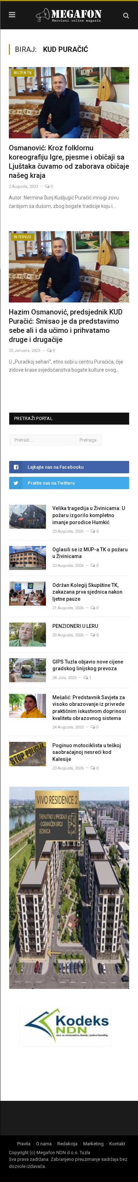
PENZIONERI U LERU (75, 626)
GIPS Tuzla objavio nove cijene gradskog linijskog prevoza (87, 665)
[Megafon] (69, 14)
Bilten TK (22, 73)
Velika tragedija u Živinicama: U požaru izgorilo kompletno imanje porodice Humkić (88, 515)
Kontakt (117, 1143)
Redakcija (67, 1143)
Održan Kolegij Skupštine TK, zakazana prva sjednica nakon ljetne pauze (87, 592)
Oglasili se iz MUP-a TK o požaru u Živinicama (90, 553)
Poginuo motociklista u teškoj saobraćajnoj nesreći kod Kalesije (86, 752)
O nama (44, 1143)
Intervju (22, 237)
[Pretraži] (126, 15)
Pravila (23, 1143)
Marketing (93, 1143)
